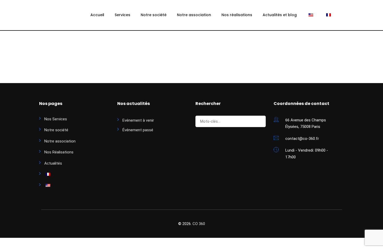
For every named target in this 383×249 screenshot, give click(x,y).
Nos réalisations (236, 14)
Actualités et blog (280, 14)
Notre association (194, 14)
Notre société (153, 14)
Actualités (53, 163)
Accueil (97, 14)
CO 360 (199, 223)
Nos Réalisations (58, 152)
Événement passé (137, 130)
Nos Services (55, 119)
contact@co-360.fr (302, 138)
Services (122, 14)
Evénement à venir (138, 120)
